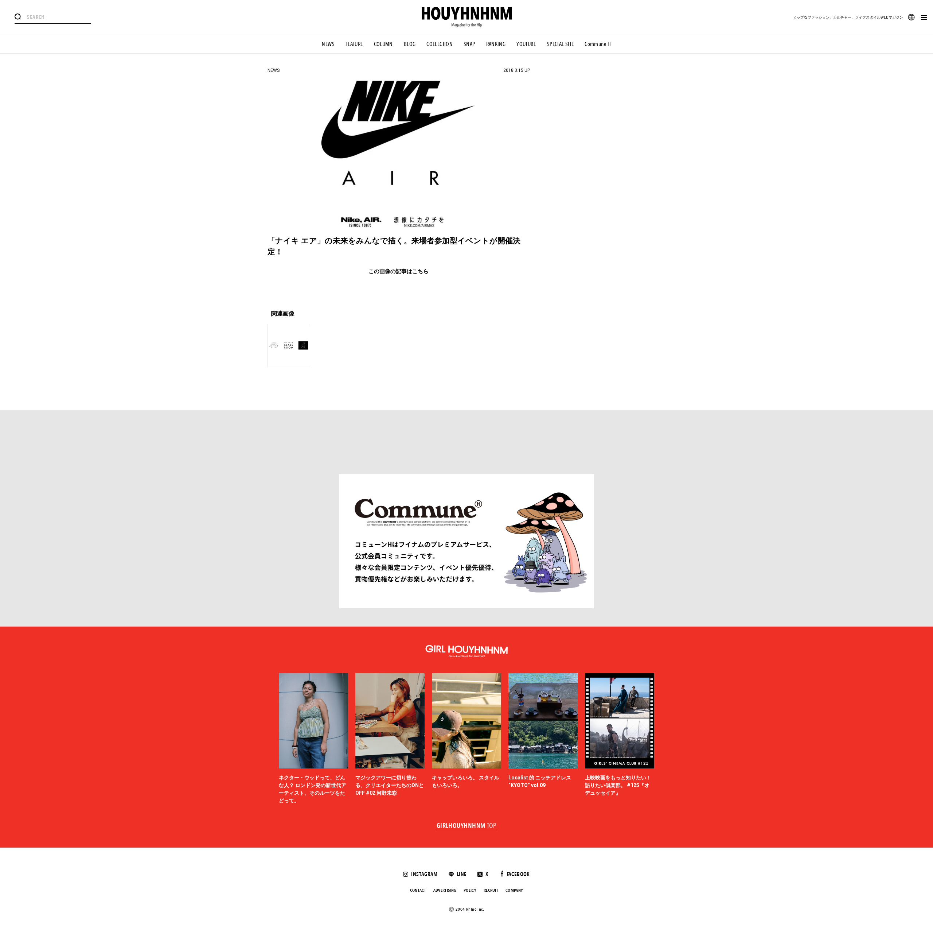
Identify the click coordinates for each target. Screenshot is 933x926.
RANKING (496, 44)
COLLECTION (439, 44)
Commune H (598, 44)
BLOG (410, 44)
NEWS (328, 44)
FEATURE (354, 44)
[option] (313, 739)
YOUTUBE (526, 44)
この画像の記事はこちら (398, 271)
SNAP (469, 44)
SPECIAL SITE (560, 44)
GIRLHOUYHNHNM (467, 826)
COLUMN (383, 44)
